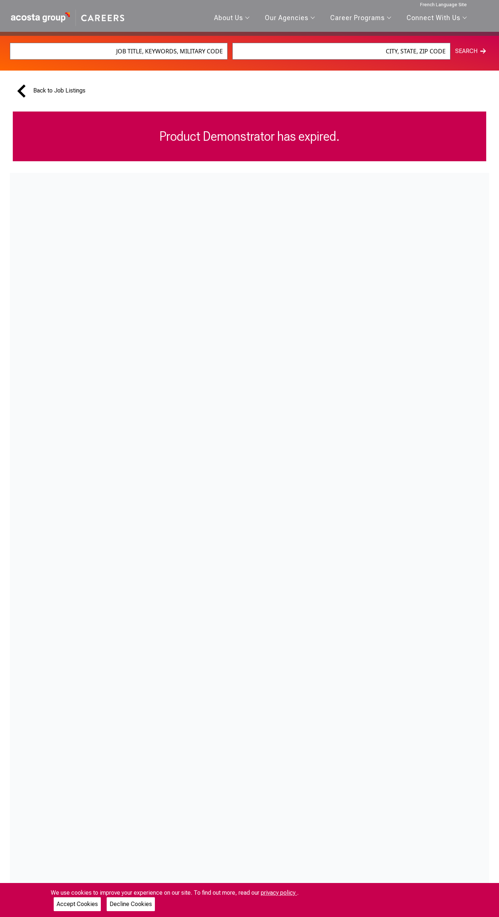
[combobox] (119, 51)
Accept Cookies (77, 904)
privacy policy (279, 892)
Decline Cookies (131, 904)
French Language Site (443, 4)
